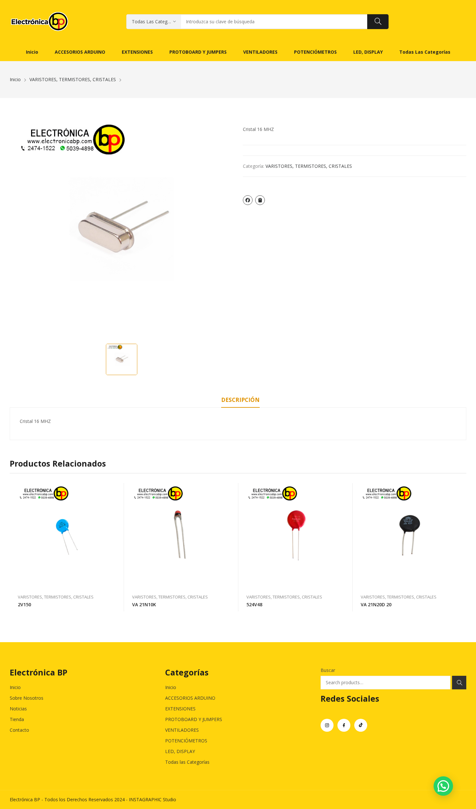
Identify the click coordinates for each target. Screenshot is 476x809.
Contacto (19, 730)
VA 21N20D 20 (376, 604)
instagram (327, 725)
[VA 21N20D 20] (409, 535)
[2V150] (67, 535)
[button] (443, 786)
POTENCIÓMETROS (186, 741)
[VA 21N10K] (181, 535)
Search (459, 682)
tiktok (360, 725)
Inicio (15, 687)
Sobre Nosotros (26, 698)
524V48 (254, 604)
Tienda (17, 719)
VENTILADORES (182, 730)
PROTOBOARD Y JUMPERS (193, 719)
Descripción (240, 400)
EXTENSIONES (180, 709)
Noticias (18, 709)
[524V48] (295, 535)
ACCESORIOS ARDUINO (190, 698)
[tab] (240, 400)
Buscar (328, 670)
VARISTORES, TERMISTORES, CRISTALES (309, 166)
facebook (343, 725)
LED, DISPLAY (180, 751)
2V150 (24, 604)
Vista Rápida (115, 489)
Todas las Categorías (187, 762)
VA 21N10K (144, 604)
